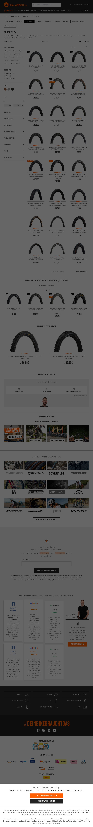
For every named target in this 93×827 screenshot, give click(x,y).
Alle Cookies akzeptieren (45, 795)
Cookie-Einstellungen (67, 790)
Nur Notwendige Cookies (46, 801)
